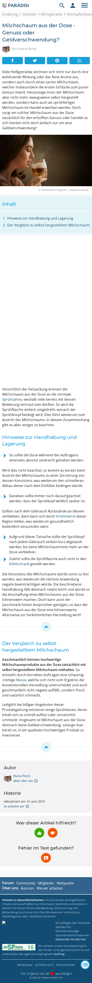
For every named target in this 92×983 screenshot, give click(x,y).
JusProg (59, 954)
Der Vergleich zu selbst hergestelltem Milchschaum (48, 225)
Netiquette (65, 883)
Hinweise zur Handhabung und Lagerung (40, 218)
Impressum (24, 965)
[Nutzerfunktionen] (72, 5)
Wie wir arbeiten (50, 888)
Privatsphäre (65, 965)
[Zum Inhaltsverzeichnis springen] (46, 627)
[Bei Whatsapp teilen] (79, 60)
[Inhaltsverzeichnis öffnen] (85, 964)
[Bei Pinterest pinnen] (57, 60)
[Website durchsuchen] (62, 5)
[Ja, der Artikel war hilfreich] (39, 833)
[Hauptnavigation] (84, 5)
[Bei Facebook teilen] (12, 60)
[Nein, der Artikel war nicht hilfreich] (53, 833)
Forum (8, 883)
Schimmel (64, 516)
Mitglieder (46, 883)
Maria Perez (21, 776)
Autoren (27, 888)
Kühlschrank (19, 564)
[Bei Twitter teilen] (35, 60)
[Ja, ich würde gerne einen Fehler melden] (46, 858)
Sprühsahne (12, 399)
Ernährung (10, 14)
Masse (21, 680)
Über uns (10, 888)
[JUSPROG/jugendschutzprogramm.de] (19, 947)
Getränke (29, 14)
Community (25, 883)
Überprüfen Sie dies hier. (70, 939)
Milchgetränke (51, 14)
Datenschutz (44, 965)
